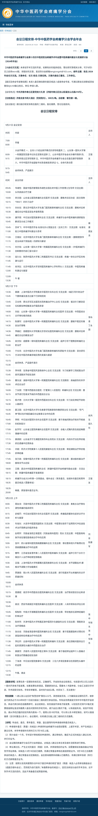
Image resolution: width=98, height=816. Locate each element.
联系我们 (92, 2)
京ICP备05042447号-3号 (67, 808)
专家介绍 (67, 801)
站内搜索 (84, 2)
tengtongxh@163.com (60, 71)
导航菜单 (9, 25)
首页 (1, 30)
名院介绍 (76, 801)
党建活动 (58, 801)
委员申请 (39, 801)
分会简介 (21, 801)
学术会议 (8, 30)
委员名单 (30, 801)
